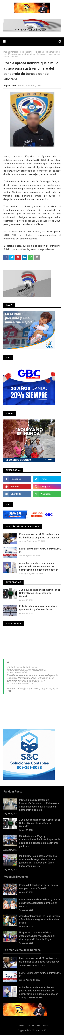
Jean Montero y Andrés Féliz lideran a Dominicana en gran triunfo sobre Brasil (39, 919)
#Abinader (12, 669)
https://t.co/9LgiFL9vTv (32, 680)
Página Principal (10, 52)
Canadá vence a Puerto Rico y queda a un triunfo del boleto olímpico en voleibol (39, 903)
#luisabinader (30, 667)
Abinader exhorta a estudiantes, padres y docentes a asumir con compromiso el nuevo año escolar (38, 566)
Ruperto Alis (34, 1025)
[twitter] (47, 479)
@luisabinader (14, 667)
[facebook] (17, 479)
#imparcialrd (19, 672)
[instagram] (47, 486)
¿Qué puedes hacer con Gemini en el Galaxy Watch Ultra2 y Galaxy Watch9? (39, 593)
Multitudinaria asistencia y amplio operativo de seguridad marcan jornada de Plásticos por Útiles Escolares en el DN (38, 861)
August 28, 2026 (49, 688)
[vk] (17, 494)
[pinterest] (17, 486)
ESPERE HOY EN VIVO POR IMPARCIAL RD (40, 550)
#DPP (10, 672)
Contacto (21, 1025)
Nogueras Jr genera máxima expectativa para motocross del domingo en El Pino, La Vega (37, 936)
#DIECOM (23, 669)
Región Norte (26, 52)
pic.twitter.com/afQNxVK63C (22, 683)
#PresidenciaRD (37, 669)
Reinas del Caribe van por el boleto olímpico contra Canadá (38, 887)
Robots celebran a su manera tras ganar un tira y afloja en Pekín (38, 608)
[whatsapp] (47, 494)
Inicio (45, 1025)
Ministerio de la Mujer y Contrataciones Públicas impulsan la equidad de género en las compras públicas (39, 841)
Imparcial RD (10, 85)
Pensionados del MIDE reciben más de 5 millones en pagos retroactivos (39, 536)
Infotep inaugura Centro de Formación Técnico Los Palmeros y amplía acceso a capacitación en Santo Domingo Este (39, 805)
